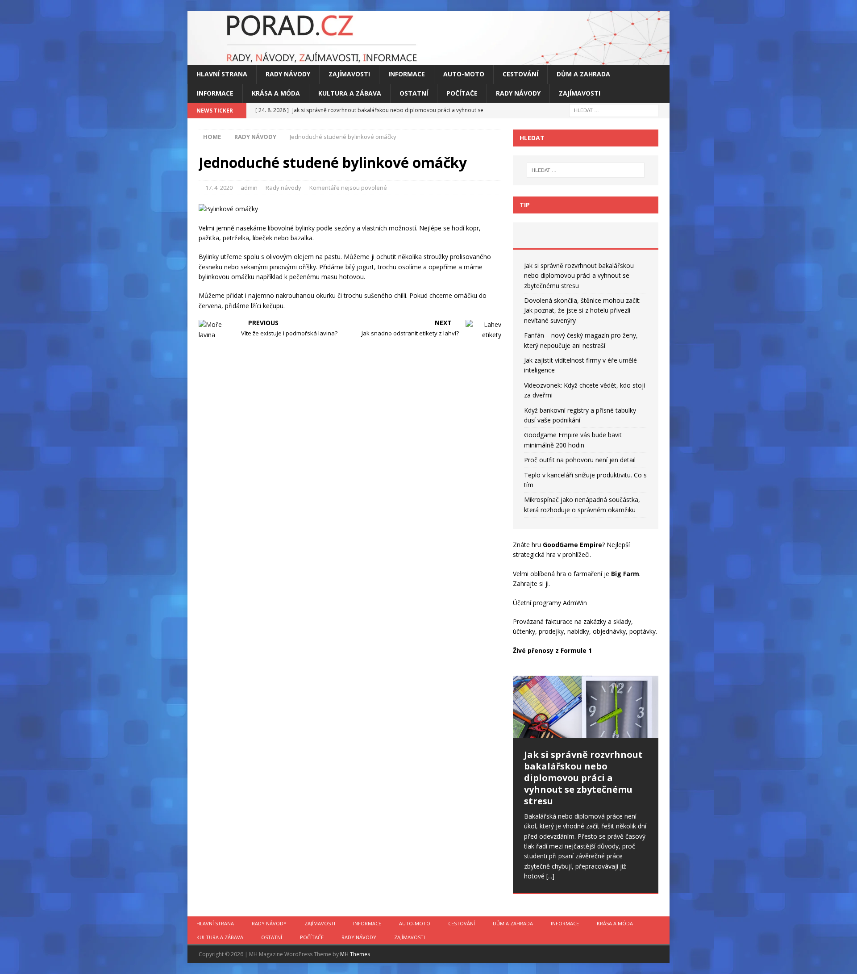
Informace (406, 74)
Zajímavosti (349, 74)
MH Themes (355, 954)
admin (249, 188)
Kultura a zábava (349, 93)
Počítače (462, 93)
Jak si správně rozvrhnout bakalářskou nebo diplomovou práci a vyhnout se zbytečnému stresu (579, 275)
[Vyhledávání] (613, 109)
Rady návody (288, 74)
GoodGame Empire (572, 544)
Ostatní (413, 93)
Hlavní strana (221, 74)
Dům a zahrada (583, 74)
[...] (550, 876)
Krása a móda (276, 93)
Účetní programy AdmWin (550, 602)
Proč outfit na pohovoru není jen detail (580, 460)
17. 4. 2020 (219, 188)
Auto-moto (463, 74)
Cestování (520, 74)
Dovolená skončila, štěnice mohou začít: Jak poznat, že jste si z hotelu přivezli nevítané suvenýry (582, 310)
